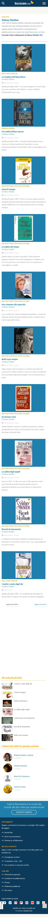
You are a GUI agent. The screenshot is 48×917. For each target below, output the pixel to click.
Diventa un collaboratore (13, 840)
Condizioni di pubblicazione (14, 878)
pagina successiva (40, 604)
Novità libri (8, 833)
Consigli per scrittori (12, 857)
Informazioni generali (12, 875)
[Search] (3, 3)
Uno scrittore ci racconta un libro (16, 865)
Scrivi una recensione (12, 837)
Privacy (7, 882)
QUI (41, 35)
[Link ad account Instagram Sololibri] (15, 902)
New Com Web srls (28, 908)
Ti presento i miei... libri (13, 861)
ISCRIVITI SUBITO (24, 812)
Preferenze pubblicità (12, 886)
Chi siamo (8, 890)
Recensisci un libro (36, 32)
